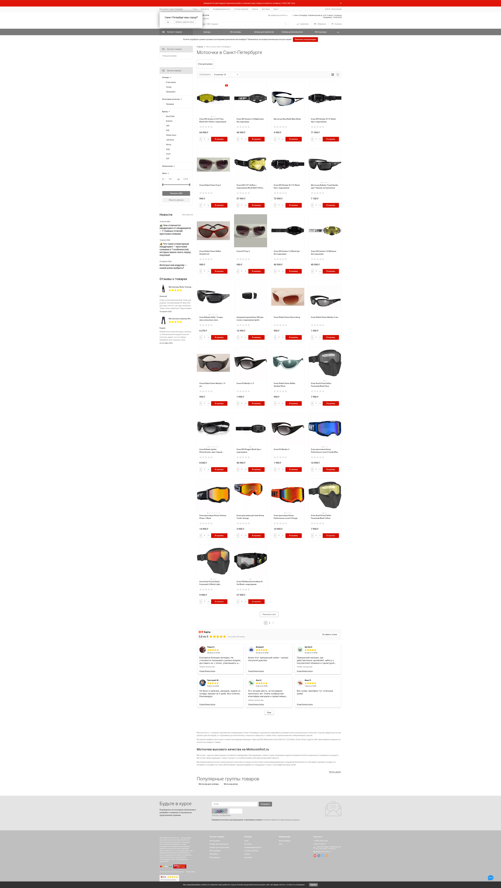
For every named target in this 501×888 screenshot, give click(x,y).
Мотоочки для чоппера (209, 784)
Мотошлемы (235, 32)
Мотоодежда (320, 32)
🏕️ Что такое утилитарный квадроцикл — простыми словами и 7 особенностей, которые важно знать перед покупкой (175, 249)
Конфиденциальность (221, 9)
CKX (167, 126)
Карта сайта (190, 872)
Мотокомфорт (285, 841)
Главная (200, 47)
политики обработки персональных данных (281, 820)
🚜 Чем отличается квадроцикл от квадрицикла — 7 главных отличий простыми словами (175, 229)
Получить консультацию (305, 39)
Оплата (255, 9)
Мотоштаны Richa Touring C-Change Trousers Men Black (192, 287)
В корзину (219, 139)
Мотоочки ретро (231, 784)
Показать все (269, 614)
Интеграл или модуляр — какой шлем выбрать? (173, 266)
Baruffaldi (170, 116)
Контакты (205, 9)
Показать (174, 193)
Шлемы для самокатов (264, 32)
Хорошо (313, 885)
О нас (195, 9)
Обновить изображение (221, 815)
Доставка (266, 9)
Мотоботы (214, 854)
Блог (281, 844)
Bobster (169, 121)
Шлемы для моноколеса (292, 32)
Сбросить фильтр (176, 200)
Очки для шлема (169, 56)
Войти (327, 9)
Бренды (207, 32)
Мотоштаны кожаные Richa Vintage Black (187, 319)
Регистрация (337, 9)
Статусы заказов (241, 9)
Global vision (171, 135)
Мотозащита (215, 857)
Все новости (187, 215)
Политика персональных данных (172, 872)
